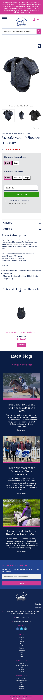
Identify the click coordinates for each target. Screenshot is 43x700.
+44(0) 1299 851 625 (23, 617)
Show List (21, 686)
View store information (17, 203)
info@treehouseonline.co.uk (22, 621)
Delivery (7, 223)
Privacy (21, 669)
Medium (17, 178)
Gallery (21, 689)
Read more (21, 430)
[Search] (39, 31)
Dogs (21, 652)
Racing (21, 648)
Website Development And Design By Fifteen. (21, 698)
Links (21, 684)
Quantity (10, 188)
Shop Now (21, 344)
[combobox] (21, 31)
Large (27, 178)
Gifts (21, 654)
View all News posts (21, 364)
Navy (16, 163)
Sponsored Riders (21, 680)
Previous (34, 127)
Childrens (21, 642)
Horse (21, 644)
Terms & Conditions (21, 665)
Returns (7, 229)
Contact (21, 667)
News (21, 682)
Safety (21, 646)
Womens (21, 637)
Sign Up (21, 583)
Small (8, 178)
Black (8, 163)
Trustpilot (38, 604)
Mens (21, 639)
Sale (21, 656)
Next (39, 127)
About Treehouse (21, 678)
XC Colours (21, 650)
